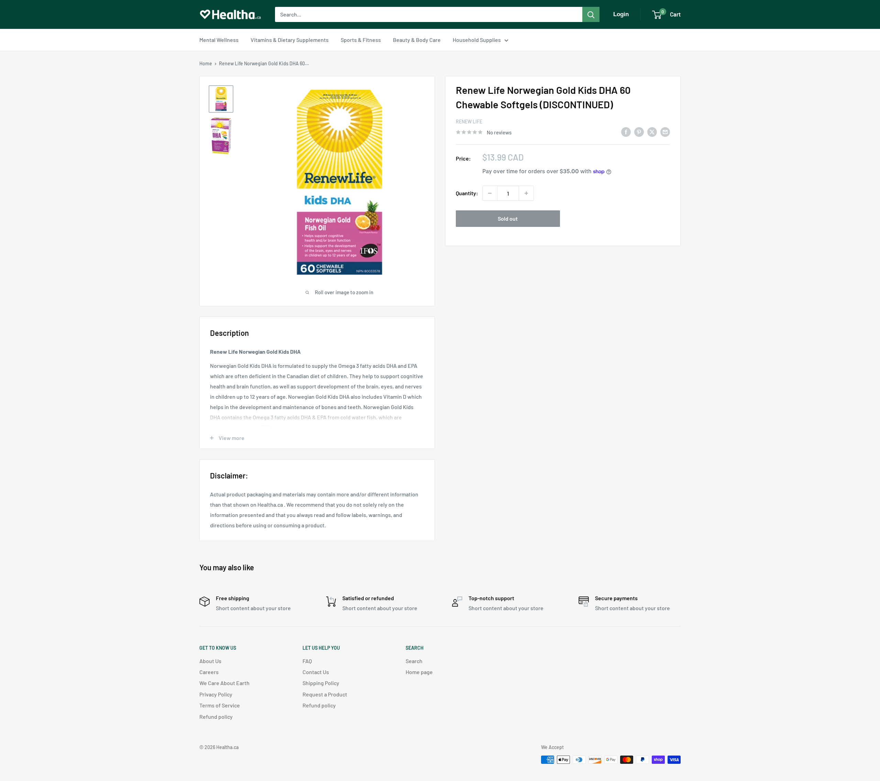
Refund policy (216, 716)
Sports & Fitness (361, 39)
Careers (209, 672)
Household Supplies (477, 39)
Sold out (508, 218)
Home (205, 63)
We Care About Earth (224, 683)
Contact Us (315, 672)
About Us (210, 661)
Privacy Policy (215, 694)
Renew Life (469, 121)
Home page (419, 672)
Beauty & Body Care (417, 39)
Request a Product (324, 694)
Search (414, 661)
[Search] (591, 14)
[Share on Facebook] (626, 131)
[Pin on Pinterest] (639, 131)
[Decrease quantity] (490, 193)
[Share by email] (665, 131)
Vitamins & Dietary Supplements (290, 39)
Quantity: (467, 193)
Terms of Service (219, 705)
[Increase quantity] (526, 193)
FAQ (307, 661)
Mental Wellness (219, 39)
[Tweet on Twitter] (652, 131)
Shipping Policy (320, 683)
